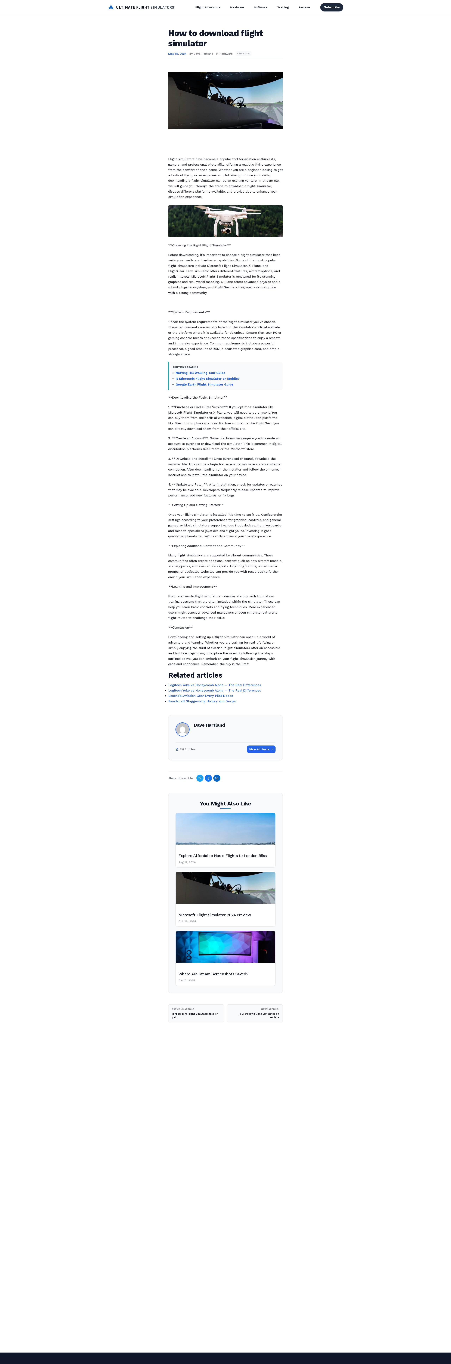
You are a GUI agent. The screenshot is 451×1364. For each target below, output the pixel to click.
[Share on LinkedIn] (216, 778)
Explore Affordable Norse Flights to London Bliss (222, 855)
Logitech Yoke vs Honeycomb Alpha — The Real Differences (214, 685)
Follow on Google (397, 1357)
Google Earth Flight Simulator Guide (204, 384)
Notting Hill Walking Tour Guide (200, 373)
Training (283, 7)
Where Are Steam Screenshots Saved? (213, 974)
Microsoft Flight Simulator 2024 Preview (214, 915)
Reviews (304, 7)
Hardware (237, 7)
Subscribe (332, 7)
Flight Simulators (207, 7)
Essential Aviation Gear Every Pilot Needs (200, 696)
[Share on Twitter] (199, 778)
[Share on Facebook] (208, 778)
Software (260, 7)
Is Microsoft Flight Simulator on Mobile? (208, 378)
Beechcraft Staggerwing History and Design (202, 701)
